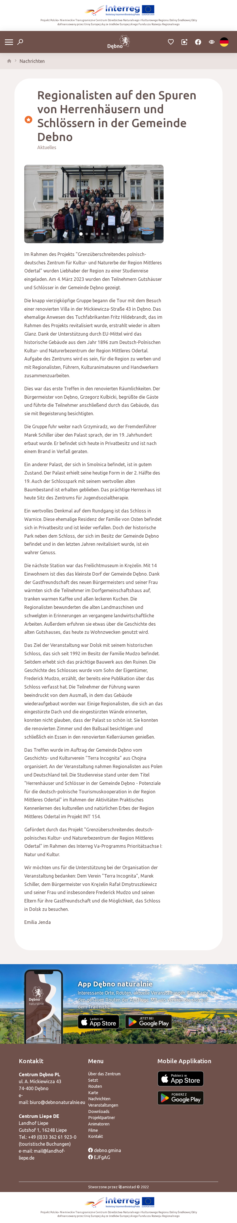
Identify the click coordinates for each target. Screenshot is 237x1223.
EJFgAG (101, 1157)
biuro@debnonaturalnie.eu (57, 1102)
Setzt (93, 1080)
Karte (93, 1092)
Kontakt (95, 1136)
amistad (129, 1187)
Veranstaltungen (103, 1105)
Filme (93, 1130)
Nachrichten (32, 61)
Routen (95, 1086)
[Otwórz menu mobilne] (9, 42)
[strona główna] (9, 61)
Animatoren (99, 1124)
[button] (34, 204)
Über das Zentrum (104, 1074)
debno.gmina (107, 1150)
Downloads (99, 1111)
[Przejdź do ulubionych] (171, 42)
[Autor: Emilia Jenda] (94, 204)
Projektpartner (101, 1117)
